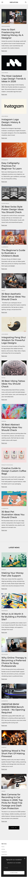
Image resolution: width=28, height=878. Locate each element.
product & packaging (7, 464)
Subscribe (14, 872)
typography (4, 159)
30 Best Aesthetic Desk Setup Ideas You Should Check (13, 297)
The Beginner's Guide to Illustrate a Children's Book (13, 253)
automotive (4, 701)
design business (5, 26)
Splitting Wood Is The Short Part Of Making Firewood (13, 753)
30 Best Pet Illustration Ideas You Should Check (12, 514)
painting (3, 421)
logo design (4, 72)
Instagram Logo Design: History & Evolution (10, 122)
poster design (5, 203)
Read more (4, 51)
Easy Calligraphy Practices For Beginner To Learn (11, 166)
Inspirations (4, 851)
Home (2, 846)
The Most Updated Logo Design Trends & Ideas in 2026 (13, 79)
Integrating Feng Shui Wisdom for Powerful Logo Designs (13, 340)
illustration (4, 247)
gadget (3, 791)
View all (14, 827)
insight (3, 290)
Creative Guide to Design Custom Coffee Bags (13, 471)
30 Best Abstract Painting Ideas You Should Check (11, 427)
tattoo (3, 377)
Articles (3, 849)
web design (4, 610)
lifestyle (3, 747)
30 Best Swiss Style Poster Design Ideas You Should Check (12, 209)
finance (3, 569)
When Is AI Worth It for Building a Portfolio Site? (13, 617)
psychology (4, 654)
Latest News (4, 854)
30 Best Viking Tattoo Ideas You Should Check (13, 384)
